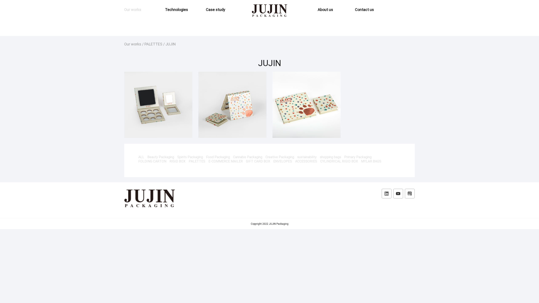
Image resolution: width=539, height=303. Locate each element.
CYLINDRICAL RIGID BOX (339, 161)
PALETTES (153, 44)
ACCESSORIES (306, 161)
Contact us (364, 9)
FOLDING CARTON (152, 161)
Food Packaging (218, 157)
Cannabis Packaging (247, 157)
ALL (141, 157)
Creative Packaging (279, 157)
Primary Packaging (358, 157)
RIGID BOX (177, 161)
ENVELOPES (282, 161)
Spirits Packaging (190, 157)
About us (325, 9)
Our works (132, 9)
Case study (215, 9)
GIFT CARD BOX (258, 161)
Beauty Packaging (160, 157)
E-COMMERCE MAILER (225, 161)
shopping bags (330, 157)
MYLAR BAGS (371, 161)
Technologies (176, 9)
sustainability (307, 157)
